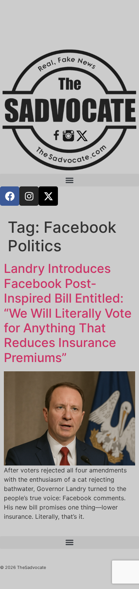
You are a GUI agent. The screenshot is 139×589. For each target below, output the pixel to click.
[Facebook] (9, 196)
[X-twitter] (48, 196)
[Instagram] (29, 196)
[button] (69, 180)
